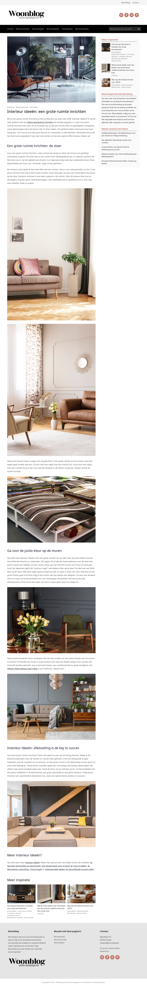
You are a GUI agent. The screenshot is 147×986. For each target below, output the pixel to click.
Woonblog (125, 2)
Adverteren (104, 951)
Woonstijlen (38, 28)
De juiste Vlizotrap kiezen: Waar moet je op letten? (119, 162)
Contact (136, 2)
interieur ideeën (32, 862)
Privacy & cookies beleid (109, 948)
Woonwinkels (82, 28)
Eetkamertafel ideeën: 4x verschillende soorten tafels (69, 869)
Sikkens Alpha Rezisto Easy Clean (22, 668)
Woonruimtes (23, 28)
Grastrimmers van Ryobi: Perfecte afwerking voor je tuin (115, 148)
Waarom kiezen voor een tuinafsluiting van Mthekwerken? (119, 155)
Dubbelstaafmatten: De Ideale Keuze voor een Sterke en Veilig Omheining (119, 134)
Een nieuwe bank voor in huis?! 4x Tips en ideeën (64, 866)
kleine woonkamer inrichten (40, 122)
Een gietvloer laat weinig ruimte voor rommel (117, 141)
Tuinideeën (67, 28)
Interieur (10, 107)
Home (10, 28)
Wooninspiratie (22, 107)
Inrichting (33, 107)
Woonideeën (53, 28)
